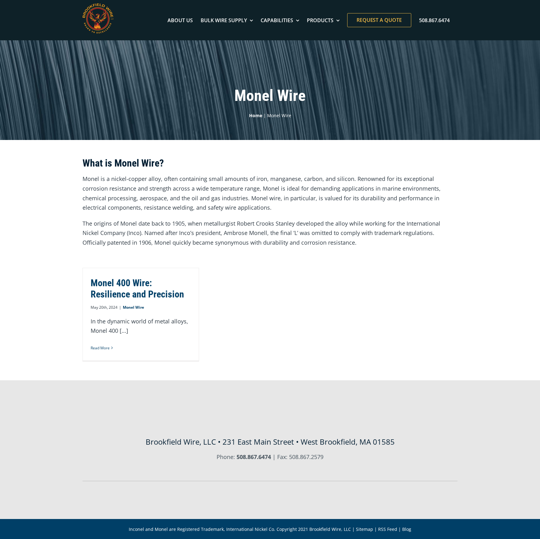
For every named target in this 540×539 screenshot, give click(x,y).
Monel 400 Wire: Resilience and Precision (137, 288)
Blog (406, 529)
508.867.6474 (254, 457)
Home (255, 115)
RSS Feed (387, 529)
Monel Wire (133, 307)
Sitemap (364, 529)
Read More (100, 348)
